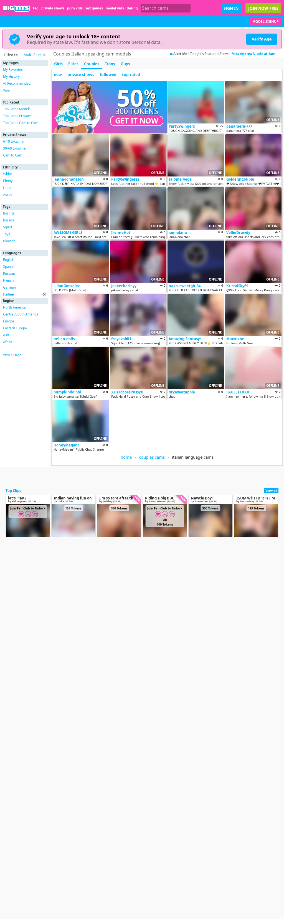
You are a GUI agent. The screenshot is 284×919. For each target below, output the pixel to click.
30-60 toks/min (14, 148)
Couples (91, 63)
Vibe (6, 90)
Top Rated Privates (17, 115)
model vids (115, 8)
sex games (94, 8)
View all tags (12, 355)
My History (11, 76)
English (8, 259)
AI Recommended (17, 83)
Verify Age (262, 39)
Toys (6, 234)
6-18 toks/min (13, 141)
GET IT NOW (136, 121)
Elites (73, 63)
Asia (6, 335)
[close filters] (44, 55)
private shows (52, 8)
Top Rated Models (17, 109)
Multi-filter (32, 54)
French (8, 280)
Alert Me (180, 53)
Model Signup (265, 21)
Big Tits (8, 213)
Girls (58, 63)
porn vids (75, 8)
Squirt (7, 227)
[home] (16, 8)
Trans (110, 63)
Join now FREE (263, 8)
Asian (7, 194)
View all (271, 490)
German (9, 287)
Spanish (9, 266)
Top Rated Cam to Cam (20, 122)
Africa (7, 342)
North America (14, 307)
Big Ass (8, 220)
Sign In (231, 8)
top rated (131, 74)
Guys (125, 63)
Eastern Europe (15, 328)
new (58, 74)
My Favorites (13, 69)
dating (132, 8)
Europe (8, 321)
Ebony (7, 180)
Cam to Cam (12, 155)
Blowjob (9, 241)
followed (108, 74)
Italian (8, 294)
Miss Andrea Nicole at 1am (253, 53)
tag (36, 8)
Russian (9, 273)
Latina (7, 187)
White (7, 173)
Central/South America (20, 314)
